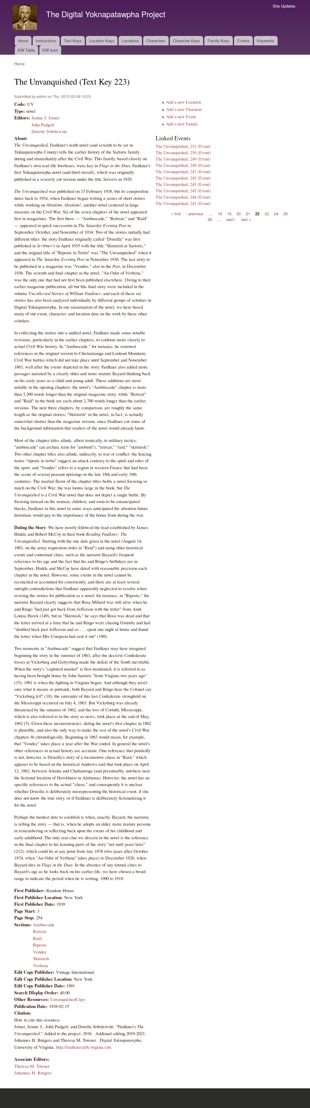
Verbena (40, 965)
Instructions (46, 41)
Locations (130, 41)
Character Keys (186, 41)
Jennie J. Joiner (45, 118)
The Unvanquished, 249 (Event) (183, 159)
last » (246, 219)
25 (285, 213)
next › (231, 219)
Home (23, 41)
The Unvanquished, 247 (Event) (183, 171)
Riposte (40, 945)
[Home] (25, 18)
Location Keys (101, 41)
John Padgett (42, 125)
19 (229, 213)
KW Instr (50, 50)
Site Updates (284, 6)
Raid (37, 938)
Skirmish (41, 958)
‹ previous (194, 213)
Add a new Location (183, 102)
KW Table (26, 50)
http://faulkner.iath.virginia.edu (83, 1047)
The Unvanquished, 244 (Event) (183, 197)
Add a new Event (181, 116)
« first (176, 213)
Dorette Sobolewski (49, 131)
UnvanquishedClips (67, 999)
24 (276, 213)
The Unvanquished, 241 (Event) (183, 203)
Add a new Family (182, 124)
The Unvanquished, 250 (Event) (183, 152)
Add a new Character (184, 109)
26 (210, 219)
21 (248, 213)
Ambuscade (43, 924)
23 (267, 213)
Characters (155, 41)
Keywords (265, 41)
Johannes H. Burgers (33, 1073)
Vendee (40, 952)
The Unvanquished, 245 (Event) (183, 178)
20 (238, 213)
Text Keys (73, 41)
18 (220, 213)
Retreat (39, 931)
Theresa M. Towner (32, 1066)
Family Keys (219, 41)
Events (243, 41)
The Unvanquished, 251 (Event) (183, 146)
